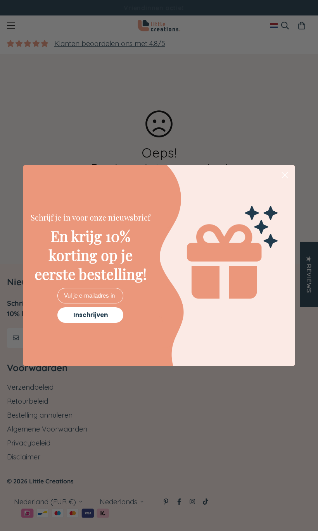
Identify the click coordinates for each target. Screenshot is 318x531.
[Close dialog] (285, 175)
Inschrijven (90, 315)
